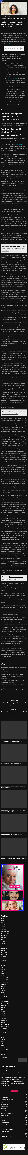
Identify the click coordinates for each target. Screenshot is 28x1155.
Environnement (4, 1104)
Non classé (4, 1118)
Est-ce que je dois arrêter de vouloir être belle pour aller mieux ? (13, 686)
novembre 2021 (5, 980)
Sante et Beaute (5, 1122)
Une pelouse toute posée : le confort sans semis (13, 1077)
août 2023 (3, 937)
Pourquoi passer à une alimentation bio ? (11, 763)
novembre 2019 (5, 1026)
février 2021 (4, 997)
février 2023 (4, 948)
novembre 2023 (5, 933)
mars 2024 (3, 929)
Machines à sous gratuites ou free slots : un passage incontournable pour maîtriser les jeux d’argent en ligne (12, 1083)
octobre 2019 (4, 1028)
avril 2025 (3, 920)
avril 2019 (3, 1041)
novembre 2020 (5, 1003)
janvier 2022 (4, 975)
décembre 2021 (5, 977)
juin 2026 (3, 918)
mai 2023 (3, 944)
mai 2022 (3, 967)
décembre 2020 (5, 1001)
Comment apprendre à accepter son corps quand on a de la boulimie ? (12, 681)
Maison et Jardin (5, 1115)
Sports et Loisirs (5, 1131)
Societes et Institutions (7, 1129)
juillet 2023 (3, 939)
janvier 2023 (4, 950)
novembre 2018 (5, 1050)
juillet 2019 (3, 1035)
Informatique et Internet (7, 1111)
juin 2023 (3, 941)
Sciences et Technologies (7, 1124)
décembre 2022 (5, 952)
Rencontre (3, 1120)
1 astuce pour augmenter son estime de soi (12, 741)
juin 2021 (3, 988)
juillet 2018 (3, 1054)
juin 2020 (3, 1011)
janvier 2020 (4, 1022)
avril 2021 (3, 992)
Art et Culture (4, 1097)
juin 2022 (3, 965)
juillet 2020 (3, 1009)
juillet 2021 (3, 986)
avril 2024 (3, 927)
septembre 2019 (5, 1030)
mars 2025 (3, 922)
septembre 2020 (5, 1005)
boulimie (9, 44)
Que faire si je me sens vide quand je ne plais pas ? (14, 690)
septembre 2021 (5, 982)
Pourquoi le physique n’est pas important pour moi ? (13, 669)
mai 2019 (3, 1039)
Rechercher (4, 1057)
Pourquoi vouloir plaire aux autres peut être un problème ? (13, 677)
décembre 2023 (5, 931)
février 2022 (4, 973)
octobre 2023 (4, 935)
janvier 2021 (4, 999)
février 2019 (4, 1045)
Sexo (2, 1127)
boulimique (20, 144)
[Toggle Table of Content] (21, 48)
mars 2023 (3, 946)
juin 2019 (3, 1037)
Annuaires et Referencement (8, 1095)
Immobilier (3, 1108)
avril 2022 (3, 969)
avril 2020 (3, 1016)
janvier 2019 (4, 1047)
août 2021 (3, 984)
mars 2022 (3, 971)
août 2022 (3, 961)
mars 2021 (3, 994)
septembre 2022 (5, 958)
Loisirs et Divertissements (7, 1113)
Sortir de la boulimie (11, 78)
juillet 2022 (3, 963)
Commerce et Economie (7, 1099)
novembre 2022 (5, 954)
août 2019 (3, 1033)
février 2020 (4, 1020)
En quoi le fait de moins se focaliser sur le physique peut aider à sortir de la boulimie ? (12, 673)
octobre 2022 (4, 956)
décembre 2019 (5, 1024)
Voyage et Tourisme (6, 1136)
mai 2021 (3, 990)
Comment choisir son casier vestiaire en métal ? (13, 1079)
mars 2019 (3, 1043)
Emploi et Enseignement (7, 1101)
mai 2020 (3, 1014)
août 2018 (3, 1052)
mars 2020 (3, 1018)
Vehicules (3, 1134)
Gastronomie (4, 1106)
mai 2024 (3, 924)
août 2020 (3, 1007)
